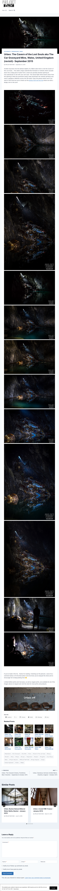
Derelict (7, 756)
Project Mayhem (35, 759)
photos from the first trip (36, 80)
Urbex (21, 51)
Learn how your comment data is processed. (38, 877)
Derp (12, 756)
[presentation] (15, 797)
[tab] (26, 823)
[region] (29, 887)
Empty (17, 756)
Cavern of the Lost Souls (39, 753)
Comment (5, 842)
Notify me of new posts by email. (12, 869)
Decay (49, 753)
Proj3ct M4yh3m (13, 759)
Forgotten (42, 756)
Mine (6, 759)
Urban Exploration (9, 762)
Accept (53, 888)
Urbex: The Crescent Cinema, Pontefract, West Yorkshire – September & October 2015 (14, 773)
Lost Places (50, 756)
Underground (15, 51)
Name (4, 861)
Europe (23, 756)
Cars (29, 753)
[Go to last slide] (4, 805)
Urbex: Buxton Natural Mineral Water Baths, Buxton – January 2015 (14, 811)
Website (43, 861)
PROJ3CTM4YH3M (9, 64)
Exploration (29, 756)
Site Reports (7, 51)
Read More (16, 888)
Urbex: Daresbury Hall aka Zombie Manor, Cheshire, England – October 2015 (45, 773)
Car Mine (24, 753)
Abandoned (8, 753)
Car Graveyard (16, 753)
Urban (43, 759)
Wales (22, 762)
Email (23, 861)
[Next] (55, 805)
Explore (36, 756)
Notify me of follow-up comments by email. (15, 866)
